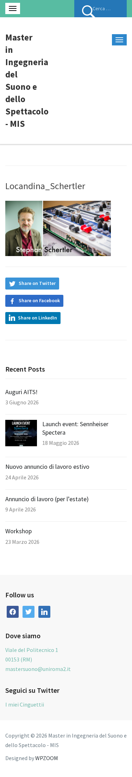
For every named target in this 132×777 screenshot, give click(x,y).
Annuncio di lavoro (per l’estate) (47, 499)
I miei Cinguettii (24, 704)
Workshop (18, 531)
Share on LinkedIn (37, 318)
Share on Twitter (37, 283)
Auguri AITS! (21, 392)
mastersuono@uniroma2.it (38, 668)
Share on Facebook (39, 300)
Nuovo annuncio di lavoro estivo (47, 466)
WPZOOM (46, 758)
